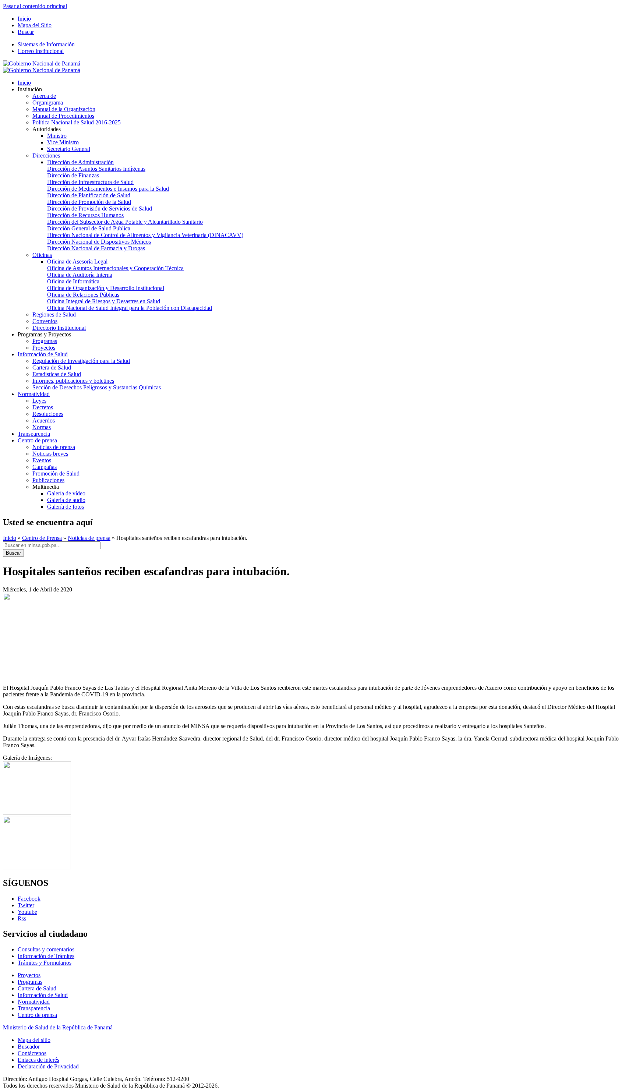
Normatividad (34, 394)
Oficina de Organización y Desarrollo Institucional (105, 288)
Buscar (26, 32)
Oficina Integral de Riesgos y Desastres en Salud (103, 301)
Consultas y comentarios (46, 949)
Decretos (42, 407)
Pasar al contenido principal (35, 6)
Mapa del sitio (34, 1040)
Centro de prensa (37, 440)
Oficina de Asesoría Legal (77, 261)
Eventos (41, 460)
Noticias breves (50, 453)
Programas (44, 341)
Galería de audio (66, 500)
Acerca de (44, 96)
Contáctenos (32, 1053)
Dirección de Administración (80, 162)
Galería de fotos (65, 506)
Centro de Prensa (42, 538)
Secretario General (68, 149)
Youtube (27, 912)
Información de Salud (43, 354)
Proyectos (43, 347)
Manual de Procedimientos (63, 116)
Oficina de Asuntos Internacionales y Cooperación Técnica (115, 268)
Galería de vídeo (66, 493)
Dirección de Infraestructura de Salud (90, 182)
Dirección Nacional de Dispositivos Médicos (99, 241)
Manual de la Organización (63, 109)
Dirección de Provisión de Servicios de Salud (99, 208)
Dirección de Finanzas (73, 175)
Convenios (44, 321)
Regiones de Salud (54, 314)
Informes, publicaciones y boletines (73, 381)
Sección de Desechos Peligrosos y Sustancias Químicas (96, 387)
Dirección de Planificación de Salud (88, 195)
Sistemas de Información (46, 44)
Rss (22, 918)
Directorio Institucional (59, 328)
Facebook (29, 898)
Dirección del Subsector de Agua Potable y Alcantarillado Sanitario (125, 222)
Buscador (29, 1046)
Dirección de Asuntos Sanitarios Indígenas (96, 169)
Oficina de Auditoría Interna (79, 275)
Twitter (26, 905)
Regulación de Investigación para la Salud (81, 361)
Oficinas (42, 255)
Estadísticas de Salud (56, 374)
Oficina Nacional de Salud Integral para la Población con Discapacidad (129, 308)
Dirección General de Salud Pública (88, 228)
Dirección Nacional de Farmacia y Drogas (96, 248)
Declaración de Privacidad (48, 1066)
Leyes (39, 400)
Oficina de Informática (73, 281)
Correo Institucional (41, 51)
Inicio (24, 18)
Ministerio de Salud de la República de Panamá (58, 1027)
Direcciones (46, 155)
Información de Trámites (46, 956)
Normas (41, 427)
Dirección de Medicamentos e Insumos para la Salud (108, 188)
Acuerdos (43, 420)
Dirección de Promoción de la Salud (89, 202)
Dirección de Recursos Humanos (85, 215)
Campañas (44, 467)
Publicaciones (48, 480)
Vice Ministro (63, 142)
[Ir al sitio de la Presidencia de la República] (41, 63)
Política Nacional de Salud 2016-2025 (76, 122)
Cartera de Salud (51, 367)
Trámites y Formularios (44, 963)
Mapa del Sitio (35, 25)
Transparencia (34, 434)
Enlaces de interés (38, 1060)
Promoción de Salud (56, 473)
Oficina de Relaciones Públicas (83, 294)
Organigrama (47, 102)
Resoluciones (47, 414)
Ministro (57, 135)
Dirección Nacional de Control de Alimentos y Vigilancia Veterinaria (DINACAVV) (145, 235)
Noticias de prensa (53, 447)
